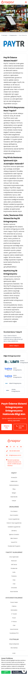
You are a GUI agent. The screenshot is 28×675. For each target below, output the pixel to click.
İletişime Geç (6, 427)
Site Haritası (14, 648)
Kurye (14, 618)
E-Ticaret (14, 614)
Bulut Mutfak (14, 591)
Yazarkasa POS (14, 633)
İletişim (14, 493)
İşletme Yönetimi (14, 534)
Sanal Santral (14, 629)
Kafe (14, 572)
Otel (14, 584)
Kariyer (14, 501)
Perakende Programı (14, 546)
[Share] (24, 671)
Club (14, 580)
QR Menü (14, 531)
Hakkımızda (14, 481)
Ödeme (14, 606)
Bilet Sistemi (14, 538)
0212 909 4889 (21, 427)
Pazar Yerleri (14, 602)
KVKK (14, 653)
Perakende (14, 568)
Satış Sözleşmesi (14, 644)
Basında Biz (14, 497)
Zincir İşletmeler (14, 557)
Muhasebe (14, 610)
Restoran (14, 561)
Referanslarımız (14, 485)
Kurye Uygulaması (14, 519)
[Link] (7, 2)
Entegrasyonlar (13, 35)
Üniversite (14, 588)
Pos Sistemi (14, 511)
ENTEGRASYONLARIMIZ (14, 598)
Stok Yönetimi (14, 515)
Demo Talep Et (14, 346)
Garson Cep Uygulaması (14, 523)
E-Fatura (14, 621)
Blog (14, 489)
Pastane (14, 576)
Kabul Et (6, 672)
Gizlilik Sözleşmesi (18, 672)
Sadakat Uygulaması (14, 527)
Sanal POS (14, 542)
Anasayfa (14, 477)
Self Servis (14, 564)
